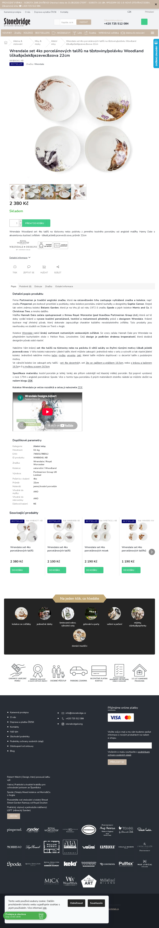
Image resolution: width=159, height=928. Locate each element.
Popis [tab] (13, 286)
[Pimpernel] (14, 829)
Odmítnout (76, 903)
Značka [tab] (48, 286)
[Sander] (33, 829)
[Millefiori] (107, 880)
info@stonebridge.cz (76, 713)
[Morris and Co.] (14, 846)
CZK (129, 12)
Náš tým (14, 731)
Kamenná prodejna (12, 12)
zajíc (79, 355)
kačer (54, 355)
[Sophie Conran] (70, 829)
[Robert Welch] (144, 829)
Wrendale (28, 333)
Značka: (35, 64)
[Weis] (89, 863)
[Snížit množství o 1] (20, 225)
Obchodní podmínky (20, 736)
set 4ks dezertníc (69, 362)
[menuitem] (7, 33)
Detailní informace (18, 257)
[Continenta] (107, 863)
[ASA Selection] (70, 846)
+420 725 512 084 (75, 718)
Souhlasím (96, 903)
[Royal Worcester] (51, 829)
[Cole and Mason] (126, 846)
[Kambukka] (107, 846)
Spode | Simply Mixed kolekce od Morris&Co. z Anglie (29, 794)
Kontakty (64, 12)
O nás (27, 12)
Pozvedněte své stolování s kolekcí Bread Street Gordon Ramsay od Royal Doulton (27, 801)
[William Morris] (51, 846)
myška (62, 355)
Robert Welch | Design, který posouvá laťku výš (28, 778)
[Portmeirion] (89, 829)
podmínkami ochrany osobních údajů (129, 753)
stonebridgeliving (74, 723)
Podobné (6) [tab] (25, 286)
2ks (104, 362)
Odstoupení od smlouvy (21, 746)
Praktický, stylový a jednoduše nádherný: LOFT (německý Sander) (27, 809)
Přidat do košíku (34, 223)
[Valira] (89, 846)
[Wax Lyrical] (144, 863)
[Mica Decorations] (51, 880)
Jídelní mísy (39, 446)
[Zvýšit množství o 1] (20, 221)
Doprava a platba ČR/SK (45, 12)
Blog (12, 751)
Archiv (14, 816)
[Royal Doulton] (33, 863)
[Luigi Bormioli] (33, 846)
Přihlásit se (117, 762)
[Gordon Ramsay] (51, 863)
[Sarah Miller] (144, 846)
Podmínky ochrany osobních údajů (26, 741)
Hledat (84, 22)
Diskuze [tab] (38, 286)
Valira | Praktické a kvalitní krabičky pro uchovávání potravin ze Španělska (26, 786)
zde (45, 908)
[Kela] (70, 863)
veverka (71, 355)
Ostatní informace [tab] (64, 286)
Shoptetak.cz (112, 908)
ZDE (30, 380)
